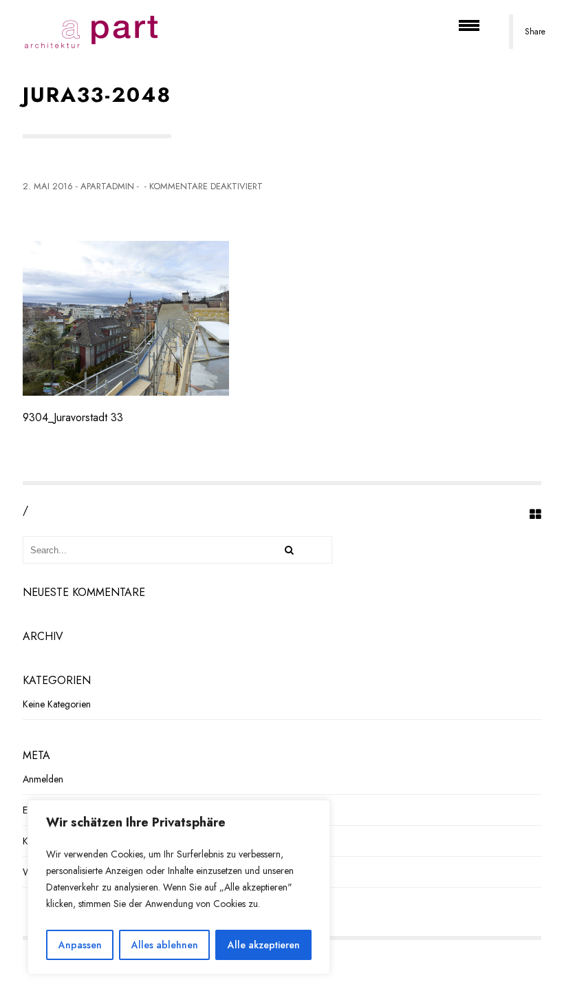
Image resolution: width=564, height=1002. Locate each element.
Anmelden (43, 779)
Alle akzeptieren (264, 945)
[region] (179, 887)
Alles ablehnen (164, 945)
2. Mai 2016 (48, 186)
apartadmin (107, 186)
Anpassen (80, 945)
